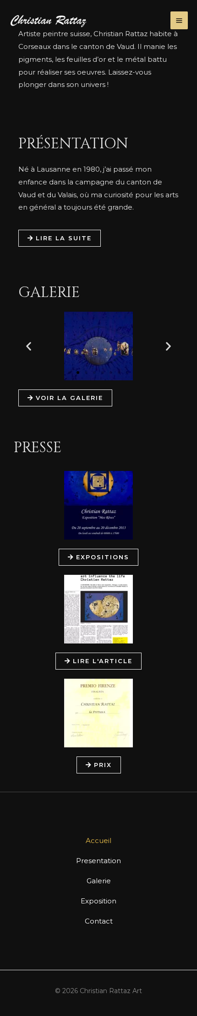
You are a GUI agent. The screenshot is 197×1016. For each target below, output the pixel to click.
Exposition (98, 901)
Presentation (98, 860)
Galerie (99, 880)
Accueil (98, 840)
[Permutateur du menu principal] (179, 20)
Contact (99, 921)
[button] (28, 345)
